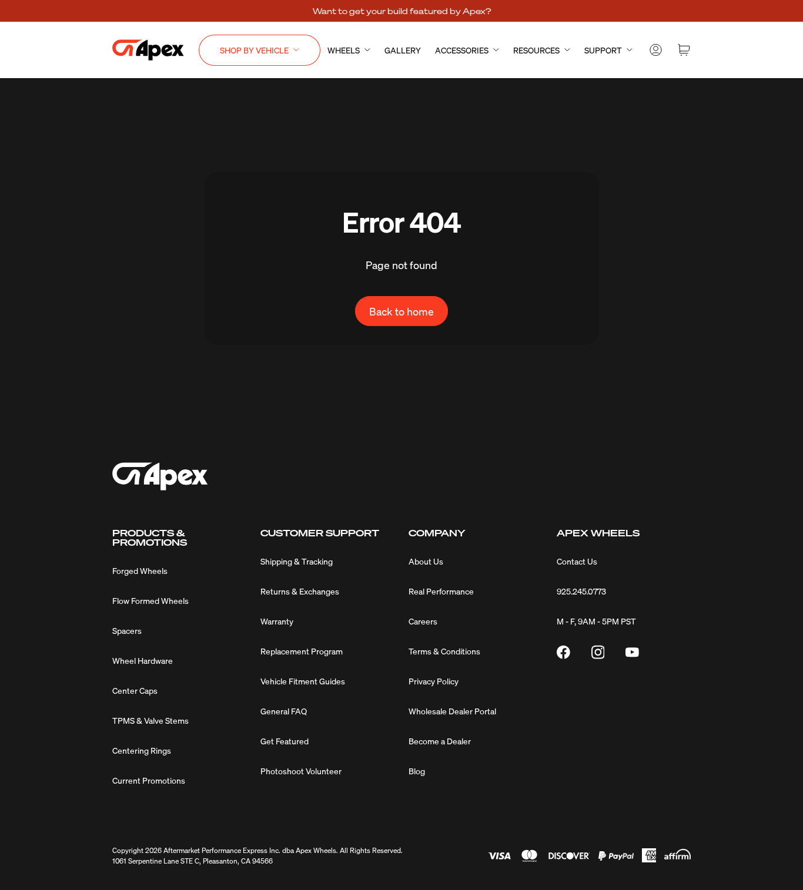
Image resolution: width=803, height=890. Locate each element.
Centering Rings (141, 750)
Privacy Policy (434, 681)
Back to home (401, 311)
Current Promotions (148, 780)
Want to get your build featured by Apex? (402, 10)
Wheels (343, 50)
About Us (426, 561)
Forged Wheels (140, 570)
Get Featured (284, 740)
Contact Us (577, 561)
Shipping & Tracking (296, 561)
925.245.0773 (581, 591)
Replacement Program (301, 651)
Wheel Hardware (142, 660)
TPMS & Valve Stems (150, 720)
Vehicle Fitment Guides (302, 681)
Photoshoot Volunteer (301, 770)
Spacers (127, 630)
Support (603, 50)
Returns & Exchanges (299, 591)
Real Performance (441, 591)
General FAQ (283, 711)
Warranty (276, 621)
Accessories (462, 50)
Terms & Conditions (444, 651)
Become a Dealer (440, 740)
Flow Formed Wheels (150, 600)
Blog (417, 770)
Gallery (402, 50)
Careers (423, 621)
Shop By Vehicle (254, 50)
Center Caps (135, 690)
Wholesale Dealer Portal (452, 711)
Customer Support (319, 533)
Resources (536, 50)
